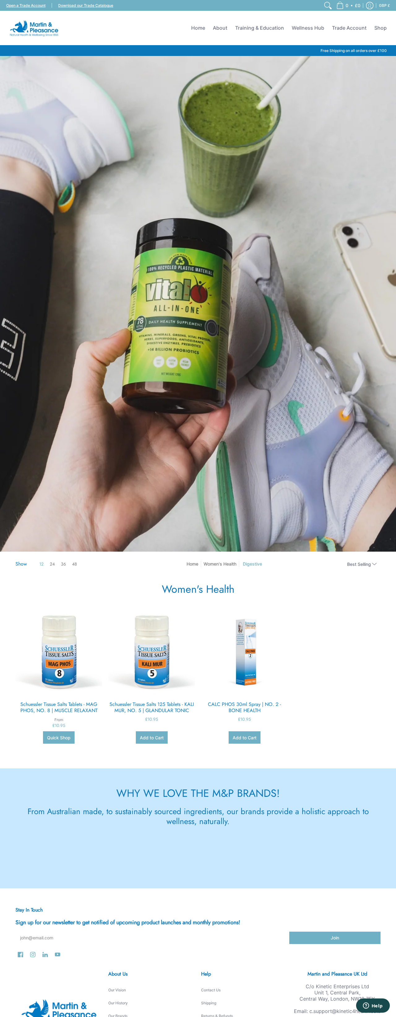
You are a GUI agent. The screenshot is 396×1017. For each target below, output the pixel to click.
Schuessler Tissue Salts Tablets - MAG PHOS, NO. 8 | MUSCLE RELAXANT (58, 707)
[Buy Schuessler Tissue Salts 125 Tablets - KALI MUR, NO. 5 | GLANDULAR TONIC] (151, 652)
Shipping (208, 1003)
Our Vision (117, 990)
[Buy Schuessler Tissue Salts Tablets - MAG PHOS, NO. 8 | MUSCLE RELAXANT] (58, 652)
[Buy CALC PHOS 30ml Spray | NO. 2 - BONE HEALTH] (244, 652)
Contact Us (211, 990)
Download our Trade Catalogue (85, 5)
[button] (348, 5)
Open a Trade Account (25, 5)
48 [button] (74, 564)
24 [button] (52, 564)
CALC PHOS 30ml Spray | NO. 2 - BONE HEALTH (244, 707)
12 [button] (41, 564)
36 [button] (63, 564)
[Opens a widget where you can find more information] (373, 1006)
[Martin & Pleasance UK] (34, 28)
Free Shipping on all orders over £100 (354, 50)
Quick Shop (59, 737)
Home (192, 563)
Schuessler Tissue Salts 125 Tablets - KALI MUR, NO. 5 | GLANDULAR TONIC (152, 707)
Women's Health (220, 563)
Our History (118, 1003)
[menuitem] (328, 5)
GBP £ (384, 5)
